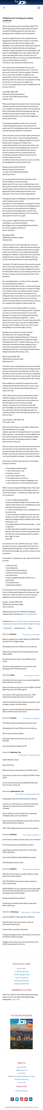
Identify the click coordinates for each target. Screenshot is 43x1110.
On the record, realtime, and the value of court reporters (21, 839)
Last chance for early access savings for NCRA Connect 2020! (21, 776)
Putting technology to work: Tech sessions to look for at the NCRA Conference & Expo (21, 936)
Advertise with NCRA (21, 984)
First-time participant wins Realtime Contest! (18, 845)
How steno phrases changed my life (14, 746)
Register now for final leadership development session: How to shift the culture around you (21, 710)
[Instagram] (21, 1099)
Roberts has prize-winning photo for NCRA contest (19, 770)
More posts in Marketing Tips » (29, 755)
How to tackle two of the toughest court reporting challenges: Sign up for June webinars (19, 814)
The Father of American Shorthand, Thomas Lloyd (19, 723)
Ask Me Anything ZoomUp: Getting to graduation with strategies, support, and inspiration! (21, 703)
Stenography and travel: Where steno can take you (19, 646)
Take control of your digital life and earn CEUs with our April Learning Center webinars (21, 822)
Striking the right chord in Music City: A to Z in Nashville (18, 740)
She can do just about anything (12, 733)
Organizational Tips (9, 624)
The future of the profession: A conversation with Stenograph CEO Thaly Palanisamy (19, 667)
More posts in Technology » (31, 912)
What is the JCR (21, 1070)
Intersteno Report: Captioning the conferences (18, 917)
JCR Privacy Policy (21, 1091)
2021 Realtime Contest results (12, 862)
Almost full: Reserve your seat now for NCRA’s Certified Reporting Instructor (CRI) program (21, 688)
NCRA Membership (21, 971)
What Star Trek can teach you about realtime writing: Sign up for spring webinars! (20, 875)
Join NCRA (21, 1073)
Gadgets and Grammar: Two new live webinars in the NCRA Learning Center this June (20, 943)
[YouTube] (26, 1099)
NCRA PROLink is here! (10, 760)
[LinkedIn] (30, 1099)
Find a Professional (21, 978)
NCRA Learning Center (21, 974)
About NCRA (21, 1067)
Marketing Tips (35, 621)
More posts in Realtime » (32, 835)
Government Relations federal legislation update (19, 857)
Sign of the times (8, 765)
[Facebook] (12, 1099)
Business (14, 621)
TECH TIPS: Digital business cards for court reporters (20, 828)
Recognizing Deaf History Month (13, 898)
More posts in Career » (32, 675)
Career (20, 621)
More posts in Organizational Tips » (28, 794)
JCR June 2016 (7, 628)
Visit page (21, 2)
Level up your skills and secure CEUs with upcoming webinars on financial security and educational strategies (20, 806)
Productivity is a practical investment (15, 929)
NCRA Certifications (21, 1079)
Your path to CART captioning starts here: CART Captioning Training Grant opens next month (19, 696)
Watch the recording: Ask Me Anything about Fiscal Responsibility (20, 653)
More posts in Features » (32, 718)
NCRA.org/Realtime (30, 614)
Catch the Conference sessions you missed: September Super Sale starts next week (21, 681)
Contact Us (21, 1082)
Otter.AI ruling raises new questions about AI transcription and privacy (17, 923)
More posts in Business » (32, 635)
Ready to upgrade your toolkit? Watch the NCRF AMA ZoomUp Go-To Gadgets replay (20, 640)
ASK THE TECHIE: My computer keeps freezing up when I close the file (19, 882)
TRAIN (30, 628)
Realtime (19, 624)
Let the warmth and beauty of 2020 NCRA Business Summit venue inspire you (20, 784)
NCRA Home (21, 968)
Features (26, 621)
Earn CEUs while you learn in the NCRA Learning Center (19, 660)
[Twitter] (17, 1099)
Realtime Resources (19, 628)
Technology (36, 624)
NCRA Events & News (21, 981)
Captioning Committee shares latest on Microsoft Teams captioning (19, 851)
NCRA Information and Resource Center (21, 1076)
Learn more (16, 999)
